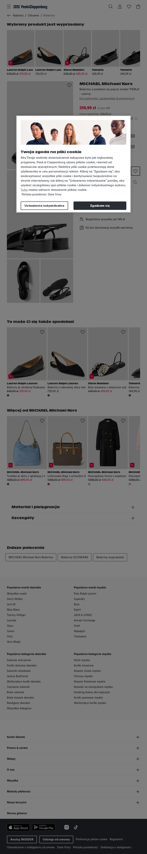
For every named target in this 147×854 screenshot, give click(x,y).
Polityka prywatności (34, 194)
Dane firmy (54, 194)
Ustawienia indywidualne (44, 205)
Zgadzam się (100, 205)
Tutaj (24, 189)
